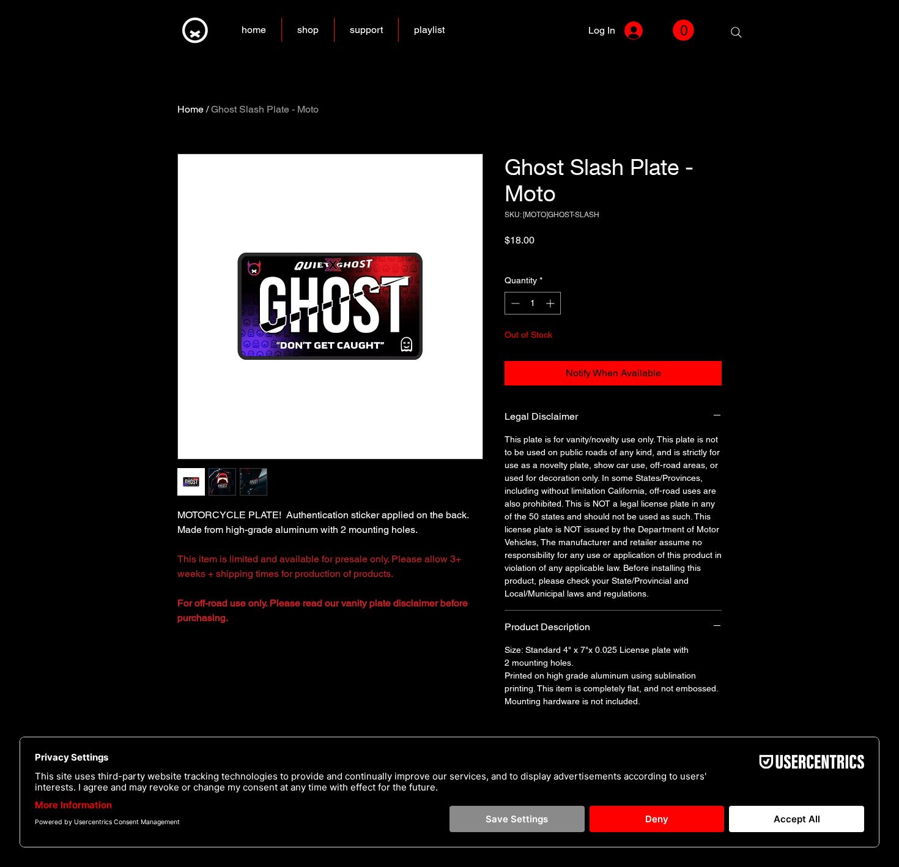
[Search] (736, 32)
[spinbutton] (533, 303)
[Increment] (551, 303)
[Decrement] (514, 303)
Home (190, 109)
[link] (683, 30)
